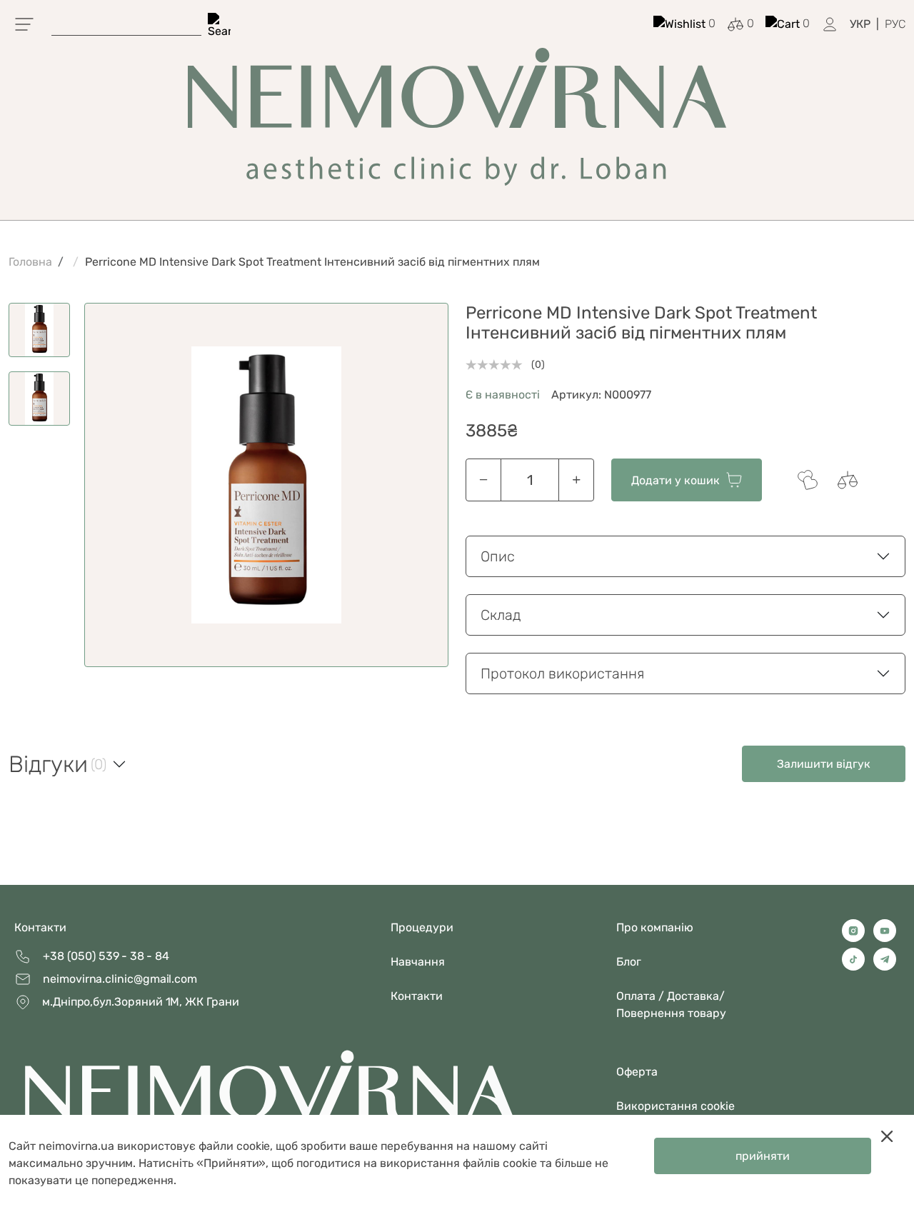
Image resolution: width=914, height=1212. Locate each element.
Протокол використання (562, 673)
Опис (498, 556)
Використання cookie (675, 1106)
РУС (895, 24)
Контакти (40, 927)
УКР (860, 24)
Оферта (637, 1071)
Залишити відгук (823, 764)
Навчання (418, 961)
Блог (628, 961)
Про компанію (654, 927)
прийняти (762, 1156)
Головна (30, 262)
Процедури (422, 927)
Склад (501, 614)
